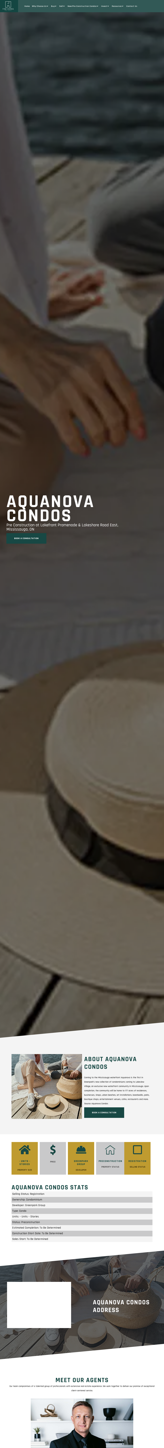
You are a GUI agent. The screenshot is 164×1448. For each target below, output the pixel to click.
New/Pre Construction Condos (82, 6)
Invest (104, 6)
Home (27, 6)
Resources (117, 6)
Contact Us (131, 6)
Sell (61, 6)
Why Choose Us (39, 6)
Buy (53, 6)
